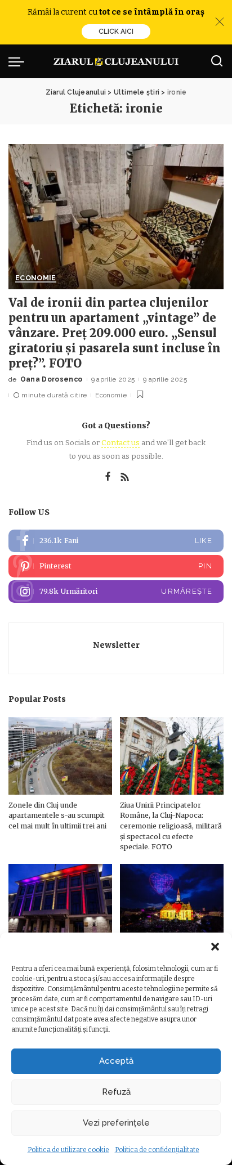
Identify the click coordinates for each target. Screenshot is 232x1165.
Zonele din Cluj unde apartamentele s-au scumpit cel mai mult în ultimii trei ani (57, 815)
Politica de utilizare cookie (68, 1150)
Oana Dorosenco (51, 379)
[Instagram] (116, 591)
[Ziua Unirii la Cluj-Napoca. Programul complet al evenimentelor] (172, 903)
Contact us (120, 442)
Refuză (116, 1092)
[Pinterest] (116, 566)
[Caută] (217, 61)
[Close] (219, 22)
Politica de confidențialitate (157, 1150)
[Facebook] (108, 477)
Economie (35, 278)
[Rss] (125, 477)
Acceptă (116, 1061)
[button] (215, 946)
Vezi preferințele (116, 1123)
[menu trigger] (19, 61)
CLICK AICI (116, 31)
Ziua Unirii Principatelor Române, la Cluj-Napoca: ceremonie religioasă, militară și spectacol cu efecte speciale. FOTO (171, 826)
